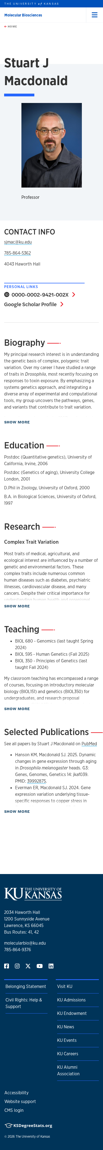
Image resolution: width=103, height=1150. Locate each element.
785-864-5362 (17, 253)
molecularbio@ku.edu (25, 943)
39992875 (36, 781)
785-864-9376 (17, 950)
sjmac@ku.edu (18, 242)
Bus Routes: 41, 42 (21, 932)
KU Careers (67, 1054)
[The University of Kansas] (33, 898)
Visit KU (64, 986)
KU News (65, 1027)
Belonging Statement (25, 986)
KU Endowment (72, 1013)
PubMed (89, 744)
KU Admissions (71, 1000)
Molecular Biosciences (23, 15)
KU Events (67, 1040)
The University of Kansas (33, 1136)
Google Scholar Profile (33, 304)
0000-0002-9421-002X (42, 294)
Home (12, 26)
